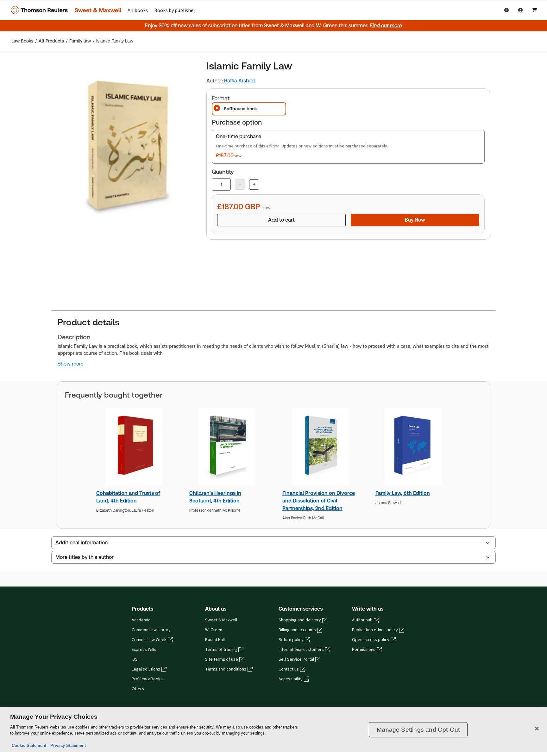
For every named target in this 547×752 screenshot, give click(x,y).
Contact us (289, 669)
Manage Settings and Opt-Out (418, 729)
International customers (301, 649)
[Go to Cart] (534, 10)
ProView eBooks (147, 679)
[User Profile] (520, 10)
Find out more (386, 26)
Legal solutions (146, 669)
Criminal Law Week (149, 640)
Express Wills (144, 649)
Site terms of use (221, 659)
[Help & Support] (506, 10)
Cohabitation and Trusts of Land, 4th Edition (128, 497)
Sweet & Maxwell (221, 620)
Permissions (363, 649)
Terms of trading (221, 649)
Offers (138, 689)
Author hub (362, 620)
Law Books (22, 40)
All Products (51, 40)
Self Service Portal (296, 659)
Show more (71, 364)
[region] (273, 729)
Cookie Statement (29, 745)
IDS (135, 659)
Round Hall (215, 640)
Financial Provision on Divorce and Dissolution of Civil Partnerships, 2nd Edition (318, 500)
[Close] (537, 729)
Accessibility (291, 679)
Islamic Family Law (114, 40)
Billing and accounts (297, 630)
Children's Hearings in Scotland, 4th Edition (215, 497)
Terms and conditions (225, 669)
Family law (80, 40)
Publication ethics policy (375, 630)
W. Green (213, 630)
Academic (141, 620)
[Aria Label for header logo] (64, 10)
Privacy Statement (67, 745)
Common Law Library (151, 630)
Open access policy (370, 640)
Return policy (291, 640)
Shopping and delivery (300, 620)
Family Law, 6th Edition (402, 493)
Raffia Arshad (239, 81)
